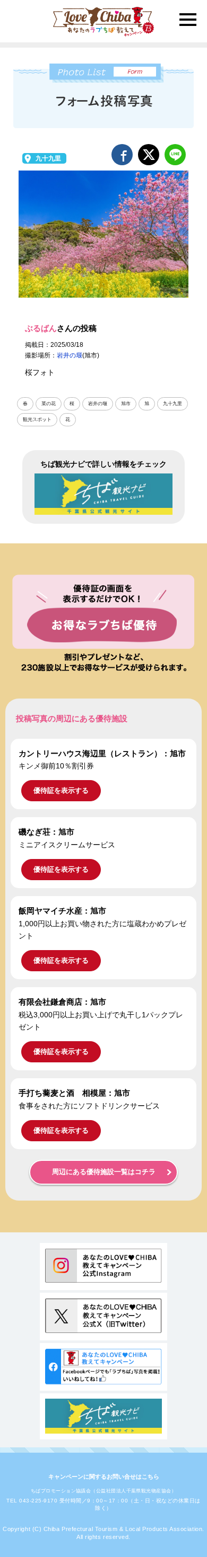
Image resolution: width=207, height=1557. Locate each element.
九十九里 (48, 158)
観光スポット (37, 419)
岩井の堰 (69, 355)
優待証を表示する (61, 790)
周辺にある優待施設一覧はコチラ (104, 1172)
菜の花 (48, 403)
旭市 (126, 403)
